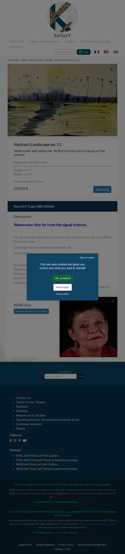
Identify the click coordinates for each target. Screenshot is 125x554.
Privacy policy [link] (62, 294)
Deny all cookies (87, 257)
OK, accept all (62, 278)
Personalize (62, 287)
